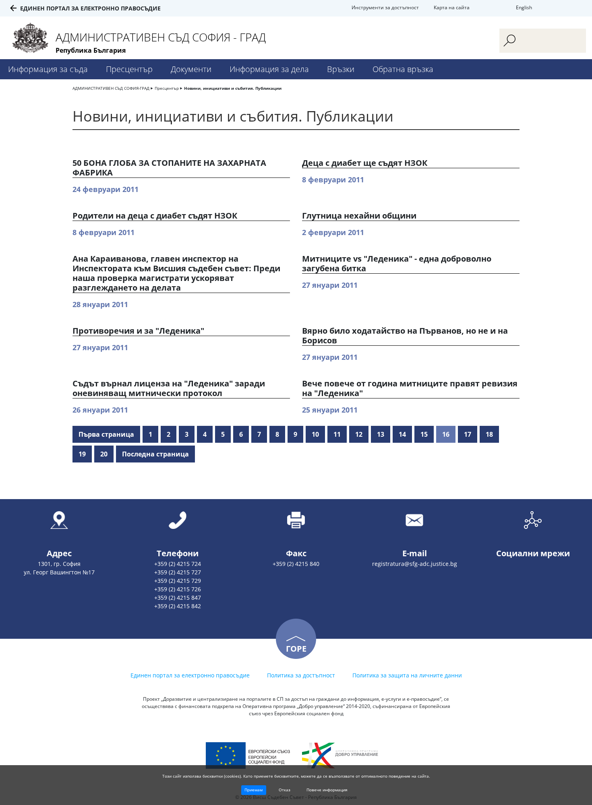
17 (467, 434)
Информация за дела (269, 69)
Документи (191, 69)
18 (489, 434)
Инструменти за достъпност (385, 7)
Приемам (253, 790)
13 (380, 434)
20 (104, 454)
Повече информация (327, 790)
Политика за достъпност (301, 675)
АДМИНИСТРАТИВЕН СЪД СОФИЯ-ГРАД (110, 88)
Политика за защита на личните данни (407, 675)
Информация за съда (48, 69)
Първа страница (106, 434)
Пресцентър (129, 69)
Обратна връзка (403, 69)
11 (337, 434)
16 (445, 434)
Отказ (284, 790)
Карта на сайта (452, 7)
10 (315, 434)
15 (424, 434)
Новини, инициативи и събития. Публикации (233, 88)
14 (402, 434)
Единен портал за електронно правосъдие (90, 8)
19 (82, 454)
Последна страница (155, 454)
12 (358, 434)
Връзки (340, 69)
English (524, 7)
